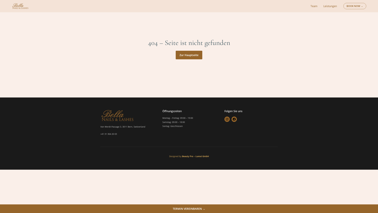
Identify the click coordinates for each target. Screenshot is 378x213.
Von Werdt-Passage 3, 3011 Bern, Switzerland (122, 126)
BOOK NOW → (355, 6)
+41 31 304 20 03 (108, 134)
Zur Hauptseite (189, 55)
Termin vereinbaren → (189, 208)
